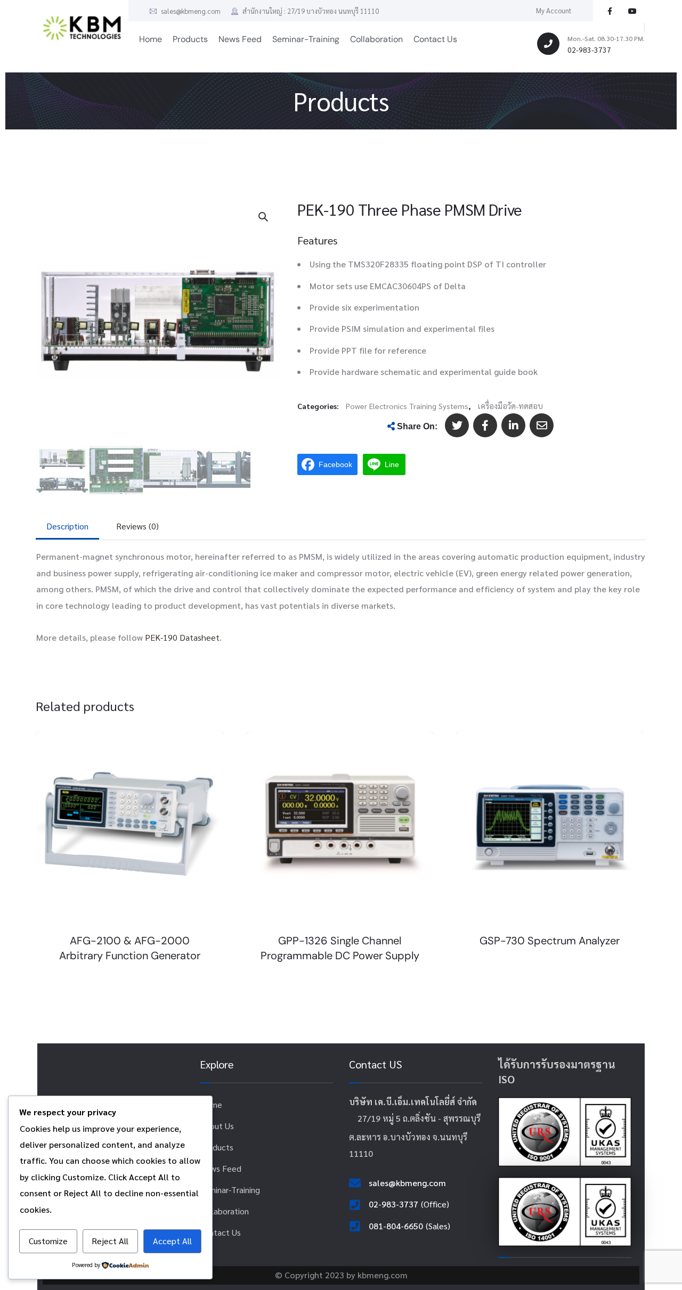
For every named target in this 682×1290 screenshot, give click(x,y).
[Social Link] (610, 10)
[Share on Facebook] (485, 425)
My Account (554, 10)
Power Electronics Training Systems (407, 406)
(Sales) (438, 1225)
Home (211, 1104)
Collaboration (224, 1210)
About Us (217, 1125)
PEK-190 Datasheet (182, 637)
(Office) (435, 1204)
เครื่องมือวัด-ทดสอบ (510, 406)
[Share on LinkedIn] (513, 425)
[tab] (67, 526)
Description (67, 526)
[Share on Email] (542, 425)
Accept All (172, 1240)
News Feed (220, 1168)
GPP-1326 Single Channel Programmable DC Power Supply (340, 948)
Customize (48, 1240)
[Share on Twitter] (457, 425)
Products (216, 1147)
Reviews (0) (137, 526)
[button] (262, 216)
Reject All (110, 1240)
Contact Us (220, 1232)
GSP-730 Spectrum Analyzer (550, 941)
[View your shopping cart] (631, 27)
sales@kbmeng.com (190, 10)
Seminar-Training (230, 1189)
